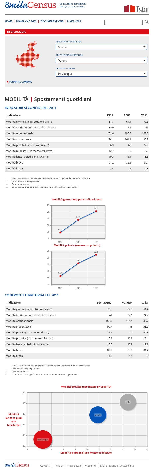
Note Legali (74, 465)
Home (8, 21)
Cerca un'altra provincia (69, 55)
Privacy (58, 465)
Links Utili (74, 21)
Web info (90, 465)
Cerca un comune (65, 68)
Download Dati (26, 21)
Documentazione (52, 21)
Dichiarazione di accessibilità (117, 465)
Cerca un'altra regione (68, 41)
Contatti (45, 465)
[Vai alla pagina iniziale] (46, 6)
